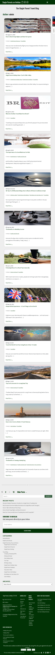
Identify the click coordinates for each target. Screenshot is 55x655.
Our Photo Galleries (31, 617)
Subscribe (27, 530)
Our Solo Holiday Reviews (43, 611)
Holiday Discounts (7, 630)
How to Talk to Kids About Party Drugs (12, 507)
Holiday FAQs (6, 632)
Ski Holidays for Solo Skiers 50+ (36, 195)
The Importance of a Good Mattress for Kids (18, 152)
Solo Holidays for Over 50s (44, 607)
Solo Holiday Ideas (8, 558)
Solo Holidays (13, 426)
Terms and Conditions (8, 635)
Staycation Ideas (8, 569)
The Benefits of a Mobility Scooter (15, 229)
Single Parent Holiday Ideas (16, 79)
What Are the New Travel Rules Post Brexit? (17, 113)
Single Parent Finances (15, 41)
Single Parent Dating (9, 549)
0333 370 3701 (7, 599)
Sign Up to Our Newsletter (22, 612)
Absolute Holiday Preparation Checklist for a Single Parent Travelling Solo (20, 503)
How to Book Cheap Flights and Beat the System (19, 36)
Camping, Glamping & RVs (10, 553)
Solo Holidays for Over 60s (44, 609)
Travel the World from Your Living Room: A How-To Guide (21, 345)
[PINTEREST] (53, 22)
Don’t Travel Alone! (32, 603)
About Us (22, 599)
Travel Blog (23, 41)
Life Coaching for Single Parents (8, 638)
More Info (23, 649)
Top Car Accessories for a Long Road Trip (17, 383)
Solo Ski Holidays (41, 603)
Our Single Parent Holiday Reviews (31, 623)
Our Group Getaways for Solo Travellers (44, 600)
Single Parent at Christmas (10, 544)
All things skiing (13, 195)
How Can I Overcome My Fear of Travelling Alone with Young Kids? (18, 512)
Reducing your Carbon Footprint (8, 641)
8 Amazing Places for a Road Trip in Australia (18, 268)
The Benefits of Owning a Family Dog (15, 460)
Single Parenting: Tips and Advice (34, 464)
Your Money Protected (23, 617)
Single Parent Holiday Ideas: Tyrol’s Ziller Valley (18, 75)
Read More (8, 51)
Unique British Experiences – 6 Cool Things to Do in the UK (21, 306)
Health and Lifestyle (22, 156)
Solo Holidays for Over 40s (44, 605)
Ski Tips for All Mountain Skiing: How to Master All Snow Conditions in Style (26, 191)
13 (13, 492)
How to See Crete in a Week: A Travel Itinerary (18, 422)
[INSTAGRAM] (53, 25)
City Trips (6, 560)
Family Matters (13, 156)
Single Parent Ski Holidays (23, 195)
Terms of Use (22, 606)
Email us (6, 602)
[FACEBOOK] (53, 17)
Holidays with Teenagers (31, 613)
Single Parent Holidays (28, 79)
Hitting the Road (14, 272)
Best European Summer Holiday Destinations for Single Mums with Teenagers (21, 505)
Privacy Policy (22, 602)
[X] (53, 20)
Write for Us (23, 609)
